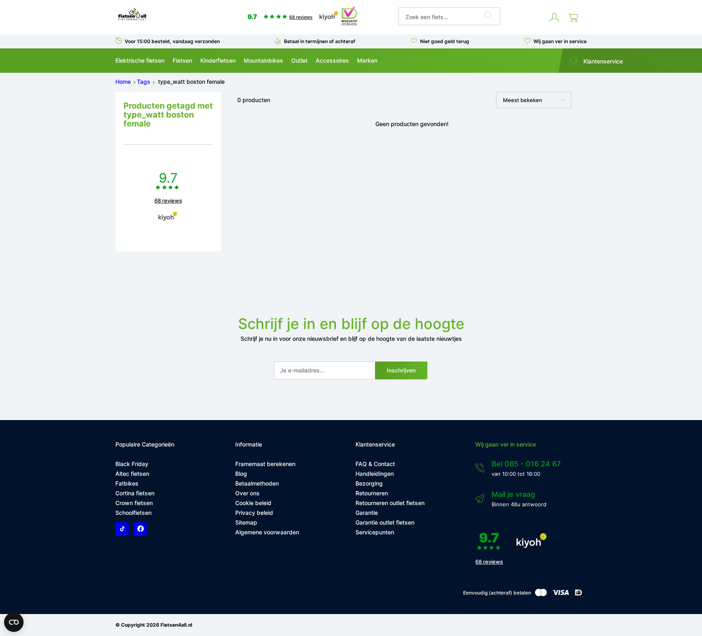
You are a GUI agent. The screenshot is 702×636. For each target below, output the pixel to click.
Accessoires (332, 60)
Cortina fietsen (134, 493)
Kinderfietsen (218, 60)
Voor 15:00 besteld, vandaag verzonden (172, 41)
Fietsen (182, 60)
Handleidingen (374, 473)
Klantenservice (602, 61)
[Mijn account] (554, 17)
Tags (143, 81)
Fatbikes (127, 483)
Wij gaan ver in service (560, 41)
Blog (241, 473)
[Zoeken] (488, 16)
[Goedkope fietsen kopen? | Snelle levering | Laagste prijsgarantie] (132, 19)
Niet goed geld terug (444, 41)
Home (123, 81)
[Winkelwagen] (573, 17)
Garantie (366, 512)
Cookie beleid (253, 502)
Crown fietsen (134, 502)
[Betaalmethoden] (541, 594)
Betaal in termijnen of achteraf (319, 41)
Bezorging (369, 483)
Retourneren (371, 493)
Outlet (299, 60)
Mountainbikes (263, 60)
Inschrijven (401, 370)
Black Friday (131, 463)
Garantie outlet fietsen (384, 522)
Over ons (247, 493)
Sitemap (246, 522)
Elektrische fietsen (140, 60)
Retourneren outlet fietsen (390, 502)
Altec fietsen (132, 473)
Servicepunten (374, 532)
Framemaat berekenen (265, 463)
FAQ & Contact (375, 463)
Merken (367, 60)
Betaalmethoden (257, 483)
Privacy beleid (254, 512)
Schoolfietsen (133, 512)
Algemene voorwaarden (267, 532)
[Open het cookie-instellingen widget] (14, 622)
